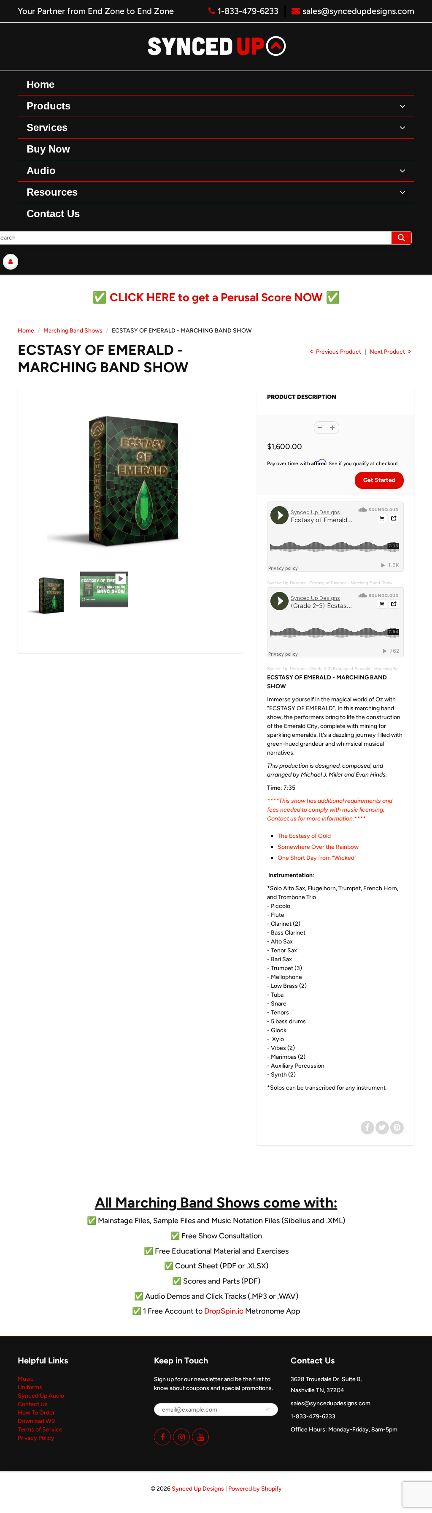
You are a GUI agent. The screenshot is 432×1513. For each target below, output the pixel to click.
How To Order (36, 1412)
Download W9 (36, 1421)
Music (26, 1378)
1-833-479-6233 (248, 11)
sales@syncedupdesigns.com (358, 11)
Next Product (388, 351)
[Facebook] (162, 1436)
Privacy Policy (36, 1438)
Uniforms (30, 1387)
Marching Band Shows (73, 330)
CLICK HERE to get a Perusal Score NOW (216, 297)
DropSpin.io (223, 1311)
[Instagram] (181, 1436)
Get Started (379, 480)
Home (26, 330)
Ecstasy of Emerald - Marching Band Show (350, 583)
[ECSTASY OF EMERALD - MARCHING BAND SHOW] (130, 480)
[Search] (401, 238)
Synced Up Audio (41, 1395)
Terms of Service (40, 1429)
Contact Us (33, 1404)
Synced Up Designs (286, 583)
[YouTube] (200, 1436)
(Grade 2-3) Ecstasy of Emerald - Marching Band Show (362, 668)
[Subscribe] (267, 1409)
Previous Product (338, 351)
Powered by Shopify (255, 1488)
